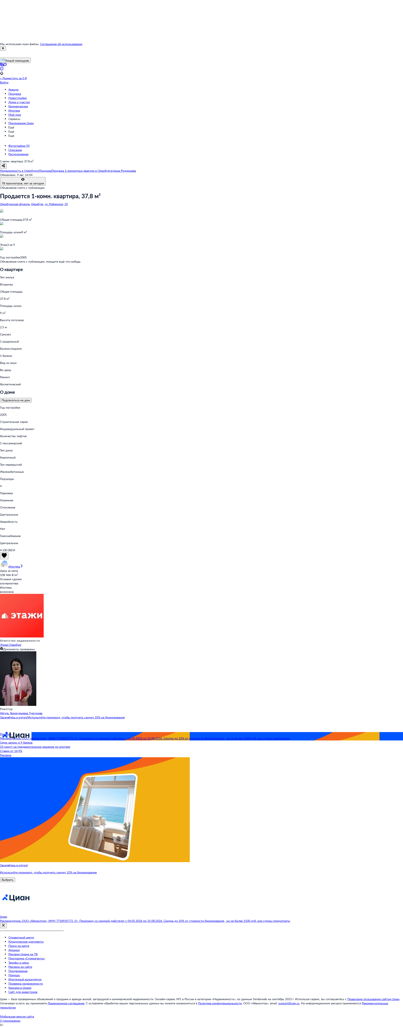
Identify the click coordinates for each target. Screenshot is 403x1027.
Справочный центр (21, 937)
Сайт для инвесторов (22, 992)
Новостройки (17, 98)
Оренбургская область (15, 204)
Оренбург (37, 204)
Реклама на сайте (20, 967)
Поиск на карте (18, 946)
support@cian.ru (289, 1003)
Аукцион (14, 950)
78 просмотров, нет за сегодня (23, 183)
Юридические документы (26, 942)
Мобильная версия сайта (17, 1016)
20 (66, 204)
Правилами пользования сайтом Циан (373, 999)
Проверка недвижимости (25, 983)
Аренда (13, 89)
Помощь (14, 975)
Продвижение (17, 971)
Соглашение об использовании (61, 44)
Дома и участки (19, 102)
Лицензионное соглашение (66, 1003)
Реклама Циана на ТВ (23, 954)
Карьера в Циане (19, 988)
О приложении (10, 1021)
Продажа (14, 94)
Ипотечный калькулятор (25, 979)
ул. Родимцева (54, 204)
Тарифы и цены (18, 962)
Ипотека (14, 110)
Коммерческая (18, 106)
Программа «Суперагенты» (26, 958)
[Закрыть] (3, 48)
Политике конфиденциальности (220, 1003)
